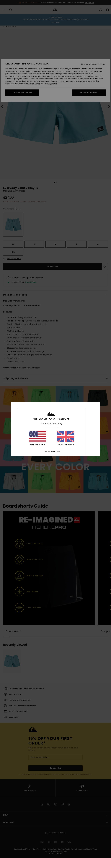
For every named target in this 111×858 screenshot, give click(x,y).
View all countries (52, 451)
